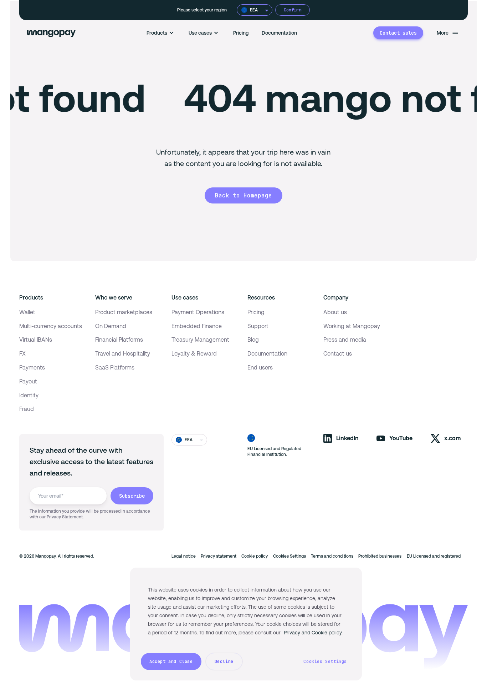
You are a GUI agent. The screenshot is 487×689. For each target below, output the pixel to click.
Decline (224, 661)
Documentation (279, 33)
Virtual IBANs (35, 339)
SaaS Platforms (114, 367)
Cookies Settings (289, 556)
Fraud (26, 409)
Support (257, 326)
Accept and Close (171, 661)
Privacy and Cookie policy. (313, 632)
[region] (246, 624)
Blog (253, 339)
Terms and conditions (332, 556)
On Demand (110, 326)
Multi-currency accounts (50, 326)
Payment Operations (197, 312)
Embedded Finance (196, 326)
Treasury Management (200, 339)
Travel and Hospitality (122, 353)
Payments (32, 367)
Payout (28, 381)
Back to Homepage (243, 195)
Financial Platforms (119, 339)
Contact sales (398, 33)
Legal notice (183, 556)
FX (22, 353)
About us (335, 312)
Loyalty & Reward (194, 353)
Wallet (27, 312)
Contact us (337, 353)
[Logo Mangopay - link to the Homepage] (51, 33)
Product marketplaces (123, 312)
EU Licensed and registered (434, 556)
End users (260, 367)
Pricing (241, 33)
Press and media (344, 339)
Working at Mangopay (351, 326)
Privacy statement (218, 556)
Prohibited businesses (379, 556)
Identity (29, 395)
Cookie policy (254, 556)
